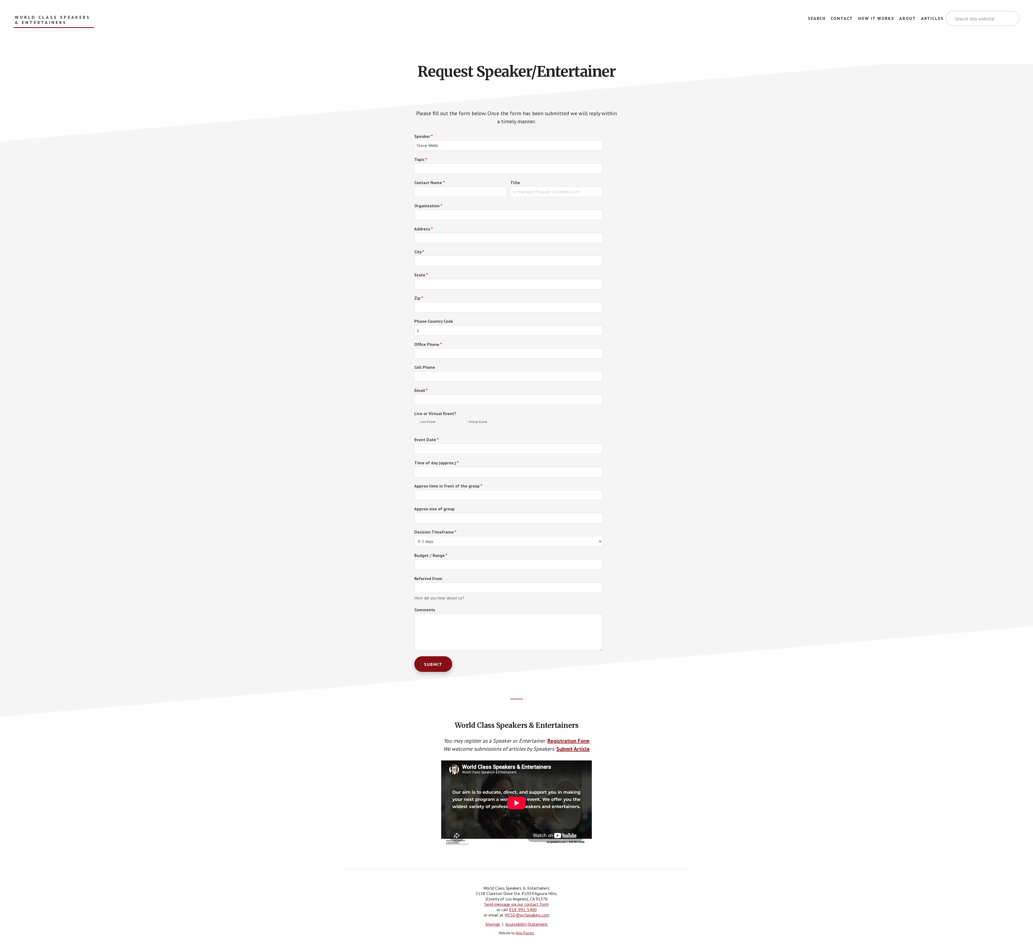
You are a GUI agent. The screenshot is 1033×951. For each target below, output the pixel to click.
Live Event (427, 422)
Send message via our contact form (516, 904)
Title (515, 182)
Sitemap (492, 924)
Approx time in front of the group (448, 486)
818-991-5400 (523, 909)
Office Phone (428, 344)
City (419, 251)
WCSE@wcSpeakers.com (527, 915)
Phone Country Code (433, 321)
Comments (424, 609)
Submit (433, 664)
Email (421, 390)
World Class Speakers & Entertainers (52, 20)
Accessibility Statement (526, 924)
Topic (420, 159)
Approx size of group (434, 508)
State (421, 275)
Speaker (423, 136)
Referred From (428, 578)
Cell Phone (424, 367)
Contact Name (429, 182)
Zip (418, 298)
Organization (428, 205)
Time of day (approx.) (436, 462)
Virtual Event (477, 422)
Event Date (426, 439)
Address (423, 228)
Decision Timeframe (435, 532)
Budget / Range (430, 555)
